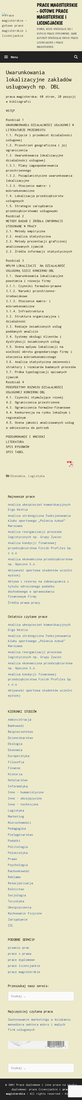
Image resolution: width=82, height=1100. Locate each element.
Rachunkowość (18, 871)
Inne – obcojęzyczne (25, 798)
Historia (15, 774)
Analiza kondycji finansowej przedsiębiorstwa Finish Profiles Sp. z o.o (40, 548)
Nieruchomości (19, 822)
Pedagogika (17, 828)
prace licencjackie (24, 965)
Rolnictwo (16, 889)
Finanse (14, 768)
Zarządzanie (18, 919)
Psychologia (18, 865)
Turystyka (16, 901)
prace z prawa (19, 953)
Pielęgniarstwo (20, 834)
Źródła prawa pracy (24, 602)
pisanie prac (18, 947)
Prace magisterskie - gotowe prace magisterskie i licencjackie (57, 14)
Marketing (16, 816)
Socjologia (17, 895)
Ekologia (15, 743)
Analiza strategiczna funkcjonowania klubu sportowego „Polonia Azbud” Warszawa (39, 520)
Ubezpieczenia (19, 907)
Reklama (14, 877)
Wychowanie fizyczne (25, 913)
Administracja (19, 719)
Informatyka (18, 786)
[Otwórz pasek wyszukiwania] (76, 57)
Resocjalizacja (20, 883)
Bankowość (16, 725)
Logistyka (36, 476)
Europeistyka (18, 756)
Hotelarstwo (18, 780)
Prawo (12, 859)
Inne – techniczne (23, 804)
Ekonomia (18, 476)
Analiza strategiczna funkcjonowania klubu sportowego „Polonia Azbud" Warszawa (39, 641)
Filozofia (16, 762)
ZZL (10, 925)
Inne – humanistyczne (26, 792)
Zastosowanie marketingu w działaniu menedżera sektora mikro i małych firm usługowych (39, 1024)
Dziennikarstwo (20, 737)
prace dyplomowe (21, 959)
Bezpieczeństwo (20, 731)
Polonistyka (18, 852)
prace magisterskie (24, 972)
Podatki (14, 840)
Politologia (18, 846)
